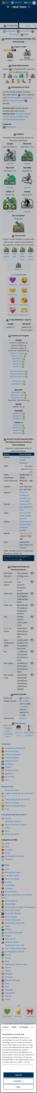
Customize (17, 1081)
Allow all (18, 1075)
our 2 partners (13, 1037)
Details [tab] (14, 1027)
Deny (18, 1087)
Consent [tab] (5, 1027)
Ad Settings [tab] (24, 1027)
